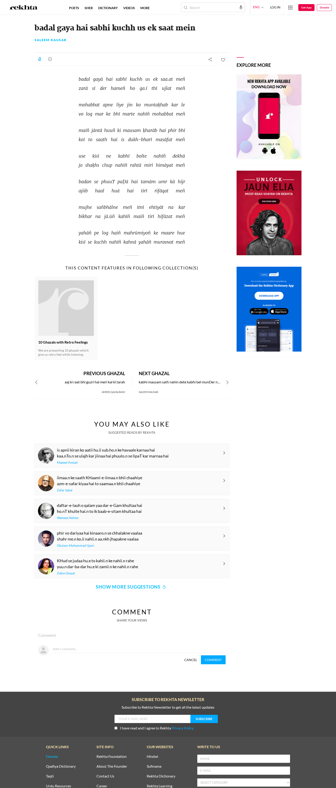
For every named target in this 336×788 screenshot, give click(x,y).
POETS (74, 8)
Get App (306, 7)
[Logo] (23, 8)
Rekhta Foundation (111, 756)
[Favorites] (222, 59)
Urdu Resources (58, 786)
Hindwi (152, 756)
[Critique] (50, 59)
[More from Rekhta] (290, 7)
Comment (213, 660)
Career (101, 786)
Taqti (50, 776)
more (145, 8)
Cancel (190, 660)
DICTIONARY (108, 8)
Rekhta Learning (159, 786)
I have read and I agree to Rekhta (157, 728)
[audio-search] (241, 7)
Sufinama (154, 766)
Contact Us (105, 776)
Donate (324, 7)
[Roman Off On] (40, 59)
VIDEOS (129, 8)
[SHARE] (210, 59)
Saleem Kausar (51, 40)
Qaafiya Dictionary (61, 766)
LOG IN (275, 7)
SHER (89, 8)
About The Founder (111, 766)
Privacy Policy (183, 728)
